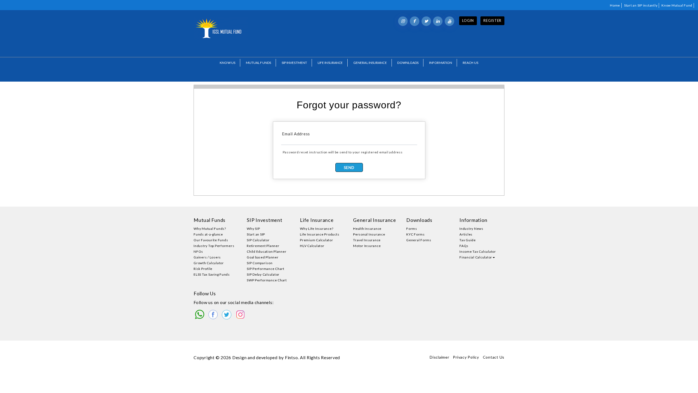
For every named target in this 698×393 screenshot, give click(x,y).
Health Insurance (367, 229)
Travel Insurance (367, 240)
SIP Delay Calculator (263, 274)
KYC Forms (415, 234)
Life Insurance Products (319, 234)
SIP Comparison (260, 263)
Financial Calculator (475, 257)
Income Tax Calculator (477, 251)
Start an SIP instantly (641, 5)
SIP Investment (294, 63)
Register (492, 20)
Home (615, 5)
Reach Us (470, 63)
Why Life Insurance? (316, 229)
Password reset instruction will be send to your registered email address (343, 152)
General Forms (418, 240)
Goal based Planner (263, 257)
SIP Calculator (258, 240)
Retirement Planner (263, 246)
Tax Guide (467, 240)
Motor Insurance (367, 246)
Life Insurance (330, 63)
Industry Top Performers (214, 246)
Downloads (408, 63)
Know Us (227, 63)
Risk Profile (203, 269)
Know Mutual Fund (676, 5)
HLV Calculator (312, 246)
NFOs (198, 251)
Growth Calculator (209, 263)
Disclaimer (439, 357)
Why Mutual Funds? (210, 229)
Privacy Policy (466, 357)
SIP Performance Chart (265, 269)
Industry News (471, 229)
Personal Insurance (369, 234)
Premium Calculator (316, 240)
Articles (466, 234)
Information (440, 63)
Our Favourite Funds (211, 240)
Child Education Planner (266, 251)
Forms (411, 229)
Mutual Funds (258, 63)
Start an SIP (256, 234)
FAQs (463, 246)
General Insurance (370, 63)
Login (468, 20)
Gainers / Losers (207, 257)
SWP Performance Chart (267, 280)
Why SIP (253, 229)
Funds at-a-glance (208, 234)
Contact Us (494, 357)
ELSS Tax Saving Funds (212, 274)
